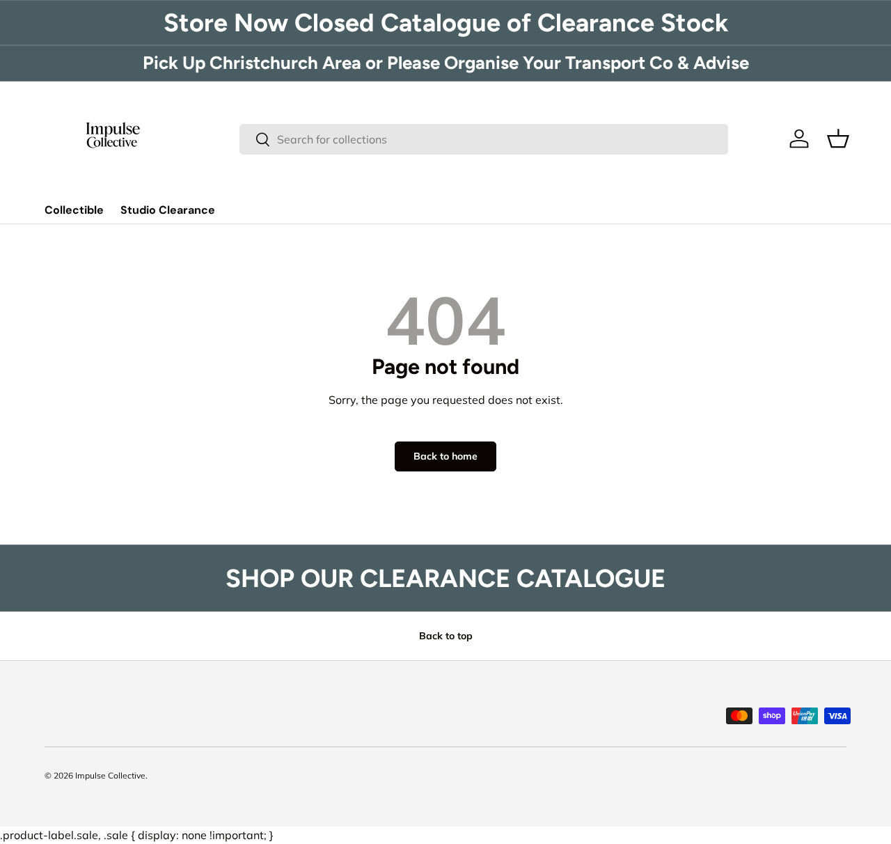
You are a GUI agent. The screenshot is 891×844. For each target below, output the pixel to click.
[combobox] (483, 139)
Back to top (446, 636)
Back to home (445, 456)
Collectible (74, 210)
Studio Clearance (167, 210)
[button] (838, 138)
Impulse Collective (110, 775)
